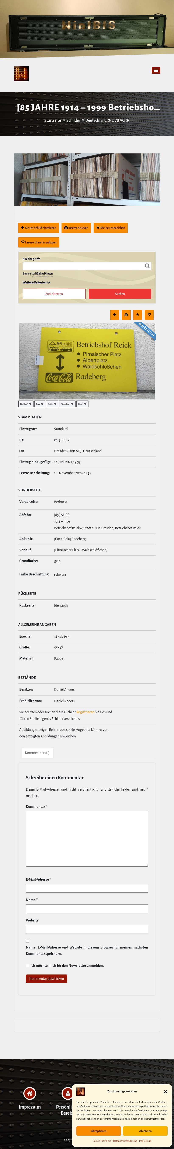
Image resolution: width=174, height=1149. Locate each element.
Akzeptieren (99, 1131)
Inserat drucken (78, 228)
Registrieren (85, 712)
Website (32, 920)
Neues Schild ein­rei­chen (40, 228)
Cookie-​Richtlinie (102, 1141)
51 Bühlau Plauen (42, 273)
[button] (165, 1092)
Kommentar (36, 807)
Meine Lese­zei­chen (112, 228)
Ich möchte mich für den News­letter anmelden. (67, 966)
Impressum (145, 1141)
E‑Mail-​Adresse (38, 879)
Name (32, 900)
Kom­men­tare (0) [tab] (37, 753)
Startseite (53, 120)
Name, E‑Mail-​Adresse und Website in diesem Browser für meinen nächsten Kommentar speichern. (87, 951)
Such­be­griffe (31, 259)
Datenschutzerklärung (125, 1141)
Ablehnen (145, 1131)
